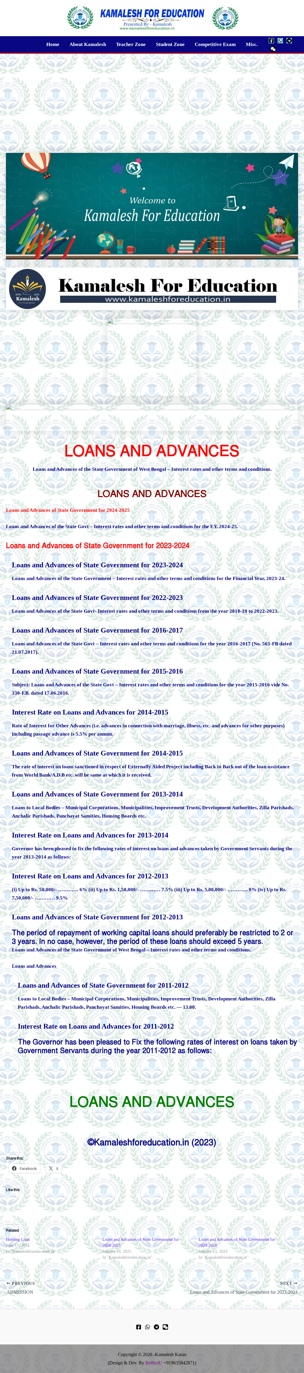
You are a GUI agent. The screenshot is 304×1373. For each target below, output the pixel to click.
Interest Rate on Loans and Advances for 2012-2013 (90, 876)
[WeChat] (273, 49)
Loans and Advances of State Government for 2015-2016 (97, 671)
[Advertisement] (152, 98)
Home (52, 44)
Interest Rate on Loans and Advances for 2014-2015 (90, 712)
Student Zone (170, 44)
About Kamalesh (87, 44)
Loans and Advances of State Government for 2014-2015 (97, 753)
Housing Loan (18, 1239)
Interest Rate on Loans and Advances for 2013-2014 (90, 835)
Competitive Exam (215, 44)
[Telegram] (289, 40)
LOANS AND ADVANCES (152, 494)
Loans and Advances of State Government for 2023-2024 (97, 545)
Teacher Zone (131, 44)
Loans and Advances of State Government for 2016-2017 (97, 630)
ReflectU (153, 1362)
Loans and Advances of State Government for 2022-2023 (97, 597)
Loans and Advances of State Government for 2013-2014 (97, 794)
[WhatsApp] (280, 40)
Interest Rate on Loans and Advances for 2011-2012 (96, 1026)
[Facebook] (271, 40)
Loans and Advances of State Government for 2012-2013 (97, 917)
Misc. (252, 44)
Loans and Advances (34, 966)
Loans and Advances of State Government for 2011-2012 (103, 985)
